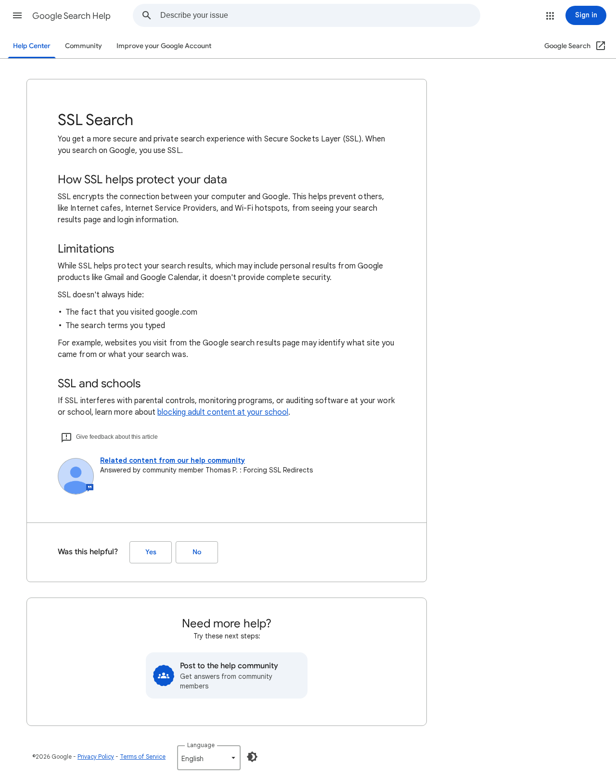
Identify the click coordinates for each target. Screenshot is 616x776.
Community (83, 46)
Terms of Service (143, 756)
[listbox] (209, 757)
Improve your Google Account (163, 46)
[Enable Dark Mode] (252, 756)
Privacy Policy (95, 756)
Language (201, 745)
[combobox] (320, 15)
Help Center (32, 46)
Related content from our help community (172, 460)
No (196, 552)
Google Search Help (71, 16)
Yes (150, 552)
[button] (17, 15)
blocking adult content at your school (222, 412)
